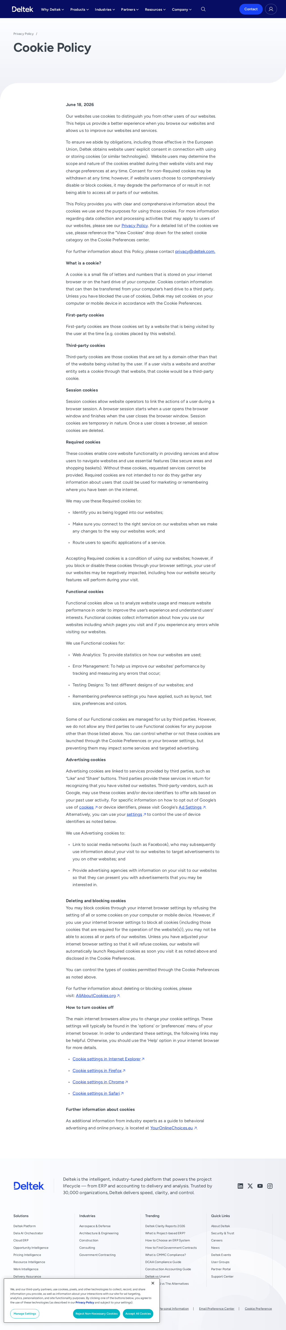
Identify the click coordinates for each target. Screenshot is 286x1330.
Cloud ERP (20, 1240)
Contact (251, 9)
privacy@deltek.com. (195, 251)
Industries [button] (105, 10)
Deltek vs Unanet (157, 1276)
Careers (217, 1240)
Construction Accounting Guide (168, 1269)
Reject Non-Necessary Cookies (97, 1313)
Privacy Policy (23, 33)
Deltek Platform (24, 1226)
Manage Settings (25, 1313)
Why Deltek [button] (52, 10)
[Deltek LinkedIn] (240, 1185)
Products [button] (79, 10)
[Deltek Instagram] (270, 1185)
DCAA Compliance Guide (163, 1262)
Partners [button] (130, 10)
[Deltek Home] (23, 9)
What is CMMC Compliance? (165, 1255)
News (215, 1247)
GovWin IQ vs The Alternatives (167, 1283)
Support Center (222, 1276)
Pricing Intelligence (27, 1255)
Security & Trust (222, 1233)
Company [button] (182, 10)
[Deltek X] (250, 1185)
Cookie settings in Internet (107, 1059)
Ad (190, 807)
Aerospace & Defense (95, 1226)
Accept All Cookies (138, 1313)
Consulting (87, 1247)
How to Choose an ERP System (167, 1240)
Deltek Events (221, 1255)
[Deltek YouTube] (260, 1185)
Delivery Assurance (27, 1276)
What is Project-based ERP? (165, 1233)
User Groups (220, 1262)
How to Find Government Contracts (171, 1247)
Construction (88, 1240)
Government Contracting (97, 1255)
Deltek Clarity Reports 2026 (165, 1226)
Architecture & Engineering (98, 1233)
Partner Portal (221, 1269)
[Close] (153, 1283)
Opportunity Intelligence (31, 1247)
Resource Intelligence (29, 1262)
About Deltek (220, 1226)
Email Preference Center (216, 1308)
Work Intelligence (25, 1269)
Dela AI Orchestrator (28, 1233)
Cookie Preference (258, 1308)
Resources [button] (155, 10)
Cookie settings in (97, 1070)
